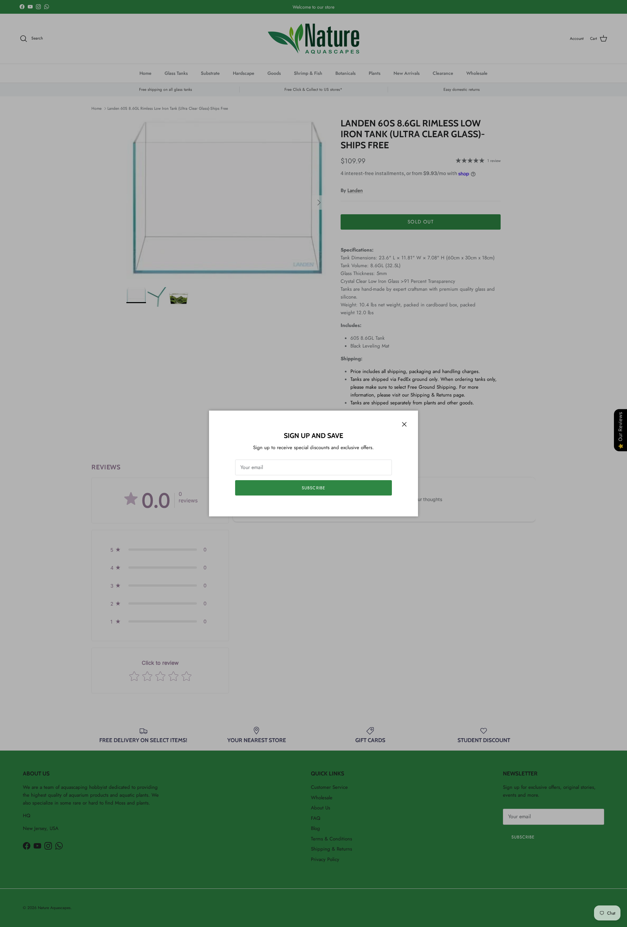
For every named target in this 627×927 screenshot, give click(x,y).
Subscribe (313, 488)
